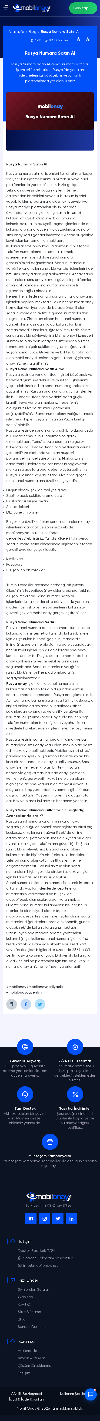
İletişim (25, 1242)
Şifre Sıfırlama (29, 1312)
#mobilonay (16, 987)
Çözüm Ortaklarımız (35, 1366)
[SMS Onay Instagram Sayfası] (44, 1218)
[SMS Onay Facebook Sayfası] (31, 1218)
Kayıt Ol (24, 1305)
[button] (6, 8)
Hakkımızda (27, 1351)
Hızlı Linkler (28, 1280)
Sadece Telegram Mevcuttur (48, 1258)
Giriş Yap (81, 8)
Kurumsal (26, 1342)
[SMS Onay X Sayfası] (57, 1218)
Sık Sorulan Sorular (33, 1290)
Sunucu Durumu (31, 1327)
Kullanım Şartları (73, 1394)
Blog (22, 1319)
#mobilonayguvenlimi (24, 992)
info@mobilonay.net (40, 1266)
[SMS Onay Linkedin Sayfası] (71, 1218)
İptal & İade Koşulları (26, 1399)
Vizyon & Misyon (31, 1358)
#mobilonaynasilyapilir (44, 987)
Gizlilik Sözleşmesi (26, 1394)
